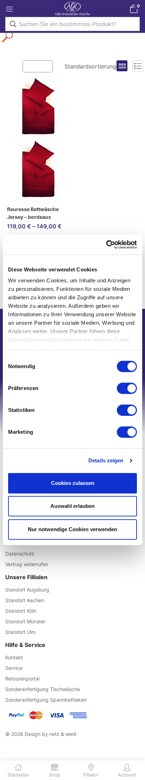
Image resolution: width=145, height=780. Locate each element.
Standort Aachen (24, 600)
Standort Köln (20, 611)
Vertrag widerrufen (26, 564)
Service (14, 668)
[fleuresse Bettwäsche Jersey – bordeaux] (38, 139)
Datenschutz (19, 554)
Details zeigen (105, 460)
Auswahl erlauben (72, 506)
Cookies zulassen (72, 483)
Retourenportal (22, 679)
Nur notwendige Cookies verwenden (72, 529)
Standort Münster (25, 621)
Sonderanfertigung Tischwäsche (42, 689)
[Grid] (121, 65)
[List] (137, 65)
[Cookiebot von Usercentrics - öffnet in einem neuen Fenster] (106, 244)
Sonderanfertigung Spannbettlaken (46, 700)
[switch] (127, 388)
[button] (133, 8)
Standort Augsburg (27, 590)
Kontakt (14, 657)
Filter (41, 66)
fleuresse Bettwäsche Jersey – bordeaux (33, 213)
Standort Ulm (20, 632)
